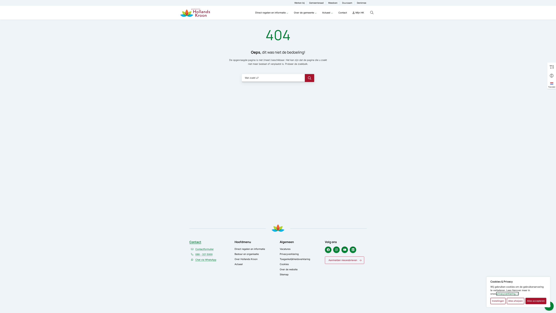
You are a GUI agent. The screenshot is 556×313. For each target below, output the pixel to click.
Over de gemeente (304, 12)
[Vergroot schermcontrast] (551, 75)
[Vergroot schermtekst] (551, 67)
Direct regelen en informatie (270, 12)
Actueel (326, 12)
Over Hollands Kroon (246, 259)
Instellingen (498, 301)
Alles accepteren (536, 301)
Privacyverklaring (289, 254)
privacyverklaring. (506, 293)
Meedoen (333, 3)
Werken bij (299, 3)
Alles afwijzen (515, 301)
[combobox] (278, 78)
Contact (342, 12)
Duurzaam (347, 3)
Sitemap (284, 274)
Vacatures (285, 249)
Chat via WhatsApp (205, 259)
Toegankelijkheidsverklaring (295, 259)
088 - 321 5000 (204, 254)
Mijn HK (359, 12)
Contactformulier (204, 249)
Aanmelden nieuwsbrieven (343, 260)
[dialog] (518, 292)
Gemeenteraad (316, 3)
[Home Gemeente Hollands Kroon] (195, 13)
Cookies (284, 264)
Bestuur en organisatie (247, 254)
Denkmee (361, 3)
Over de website (289, 269)
